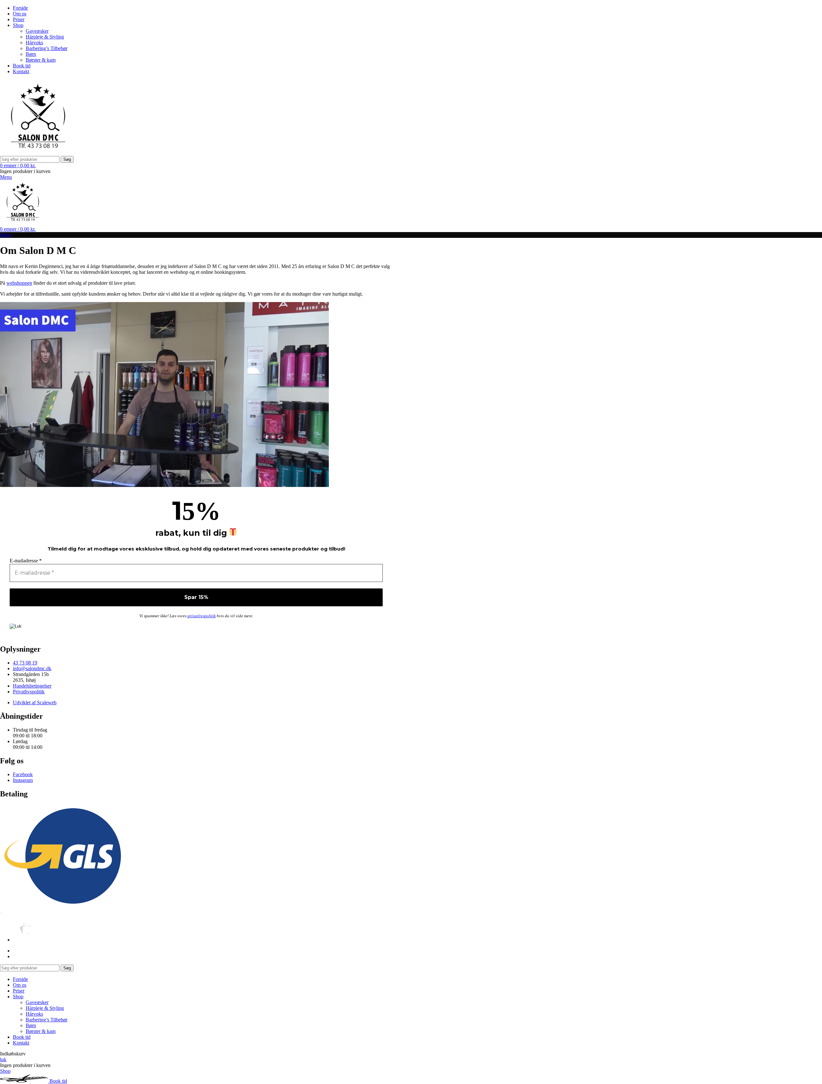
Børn (31, 54)
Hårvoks (34, 42)
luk (3, 1059)
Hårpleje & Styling (45, 36)
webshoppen (19, 283)
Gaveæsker (37, 31)
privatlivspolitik (202, 615)
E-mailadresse (26, 560)
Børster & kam (41, 60)
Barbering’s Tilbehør (46, 48)
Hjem (5, 235)
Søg (67, 159)
